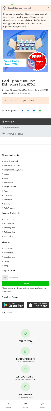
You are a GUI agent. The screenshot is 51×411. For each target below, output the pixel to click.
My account (9, 219)
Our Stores (8, 248)
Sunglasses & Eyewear (13, 169)
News (6, 261)
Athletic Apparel (11, 161)
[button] (8, 405)
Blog (6, 265)
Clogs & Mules (10, 186)
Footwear (8, 195)
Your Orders (9, 223)
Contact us (8, 252)
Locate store (9, 257)
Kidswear (8, 199)
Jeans (6, 174)
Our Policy (8, 236)
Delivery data (9, 232)
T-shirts (7, 204)
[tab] (25, 121)
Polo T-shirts (9, 208)
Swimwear (8, 182)
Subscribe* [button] (26, 283)
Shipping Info (9, 227)
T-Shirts (7, 178)
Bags (6, 191)
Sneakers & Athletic (12, 165)
